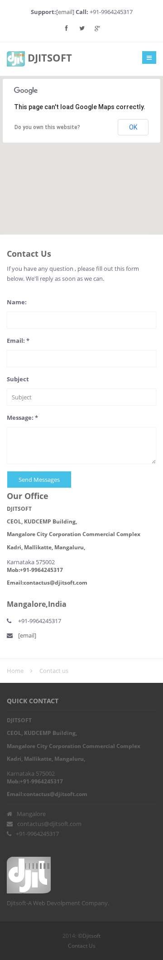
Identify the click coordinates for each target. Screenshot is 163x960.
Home (15, 671)
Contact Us (82, 946)
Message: (22, 417)
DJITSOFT (48, 57)
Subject (18, 379)
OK (133, 127)
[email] (66, 12)
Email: (18, 340)
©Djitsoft (89, 936)
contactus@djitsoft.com (49, 824)
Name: (17, 302)
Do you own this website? (47, 127)
